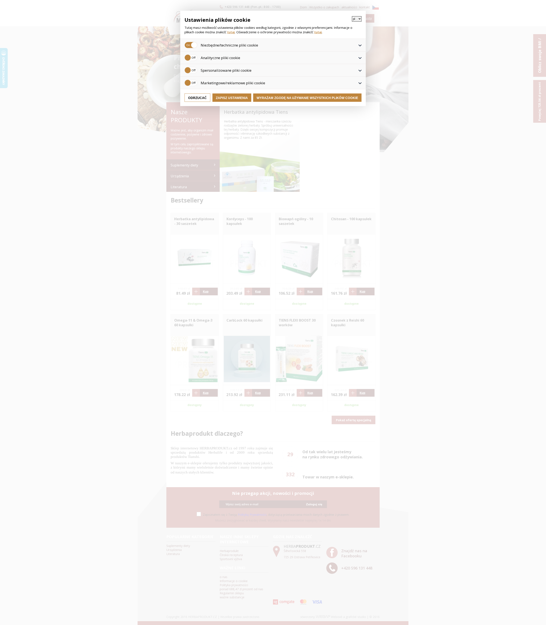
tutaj (231, 32)
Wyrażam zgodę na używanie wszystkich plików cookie (307, 98)
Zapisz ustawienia (232, 98)
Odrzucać (197, 98)
